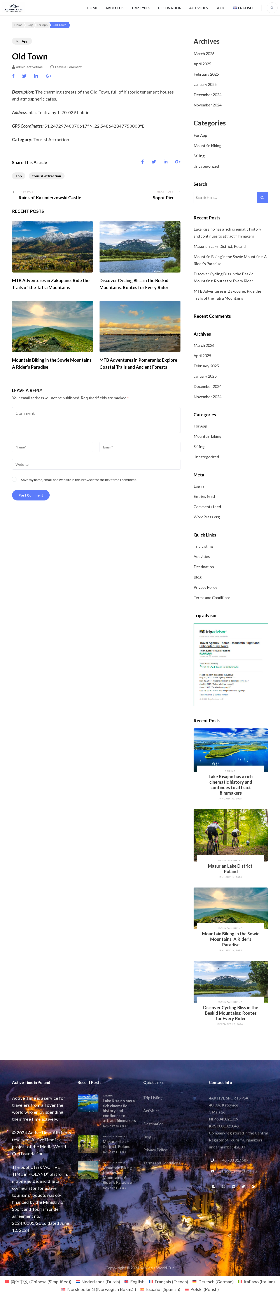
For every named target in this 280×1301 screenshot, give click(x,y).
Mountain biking (207, 145)
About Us (114, 8)
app (19, 176)
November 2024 (207, 104)
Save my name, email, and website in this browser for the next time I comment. (78, 480)
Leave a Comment (68, 67)
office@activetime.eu (238, 1171)
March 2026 (204, 53)
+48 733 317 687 (234, 1160)
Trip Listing (203, 546)
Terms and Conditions (212, 597)
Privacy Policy (205, 587)
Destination (170, 8)
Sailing (199, 155)
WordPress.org (207, 516)
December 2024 (207, 94)
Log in (199, 486)
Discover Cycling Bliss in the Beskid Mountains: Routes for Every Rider (230, 1013)
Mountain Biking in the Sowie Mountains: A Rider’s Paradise (230, 939)
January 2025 (205, 84)
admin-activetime (29, 67)
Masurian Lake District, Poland (220, 246)
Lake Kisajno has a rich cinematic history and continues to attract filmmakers (231, 785)
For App (22, 41)
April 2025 (202, 63)
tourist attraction (46, 176)
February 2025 (206, 74)
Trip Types (140, 8)
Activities (198, 8)
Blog (220, 8)
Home (92, 8)
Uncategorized (206, 166)
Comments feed (207, 506)
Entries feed (204, 496)
